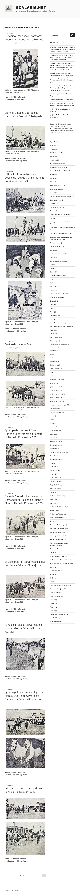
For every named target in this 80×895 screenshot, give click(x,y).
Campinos (53, 203)
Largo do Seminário (56, 412)
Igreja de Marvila (55, 390)
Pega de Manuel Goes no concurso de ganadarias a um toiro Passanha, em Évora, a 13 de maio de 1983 (61, 57)
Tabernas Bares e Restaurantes (59, 585)
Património (53, 456)
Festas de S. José (55, 315)
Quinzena (53, 503)
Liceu (51, 416)
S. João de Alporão (55, 549)
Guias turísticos (54, 368)
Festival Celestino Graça (57, 323)
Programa (53, 492)
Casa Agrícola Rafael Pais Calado (60, 233)
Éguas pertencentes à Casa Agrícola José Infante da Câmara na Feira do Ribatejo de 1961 (23, 434)
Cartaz (52, 218)
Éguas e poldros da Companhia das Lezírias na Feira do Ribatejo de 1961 (24, 565)
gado (51, 354)
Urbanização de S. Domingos (59, 614)
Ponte (52, 463)
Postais (52, 474)
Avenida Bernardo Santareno (59, 167)
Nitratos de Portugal (56, 441)
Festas (52, 312)
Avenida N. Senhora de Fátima (59, 171)
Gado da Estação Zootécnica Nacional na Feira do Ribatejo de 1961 (23, 116)
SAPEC (52, 567)
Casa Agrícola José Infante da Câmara (62, 222)
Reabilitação (54, 510)
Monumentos (54, 430)
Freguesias (53, 350)
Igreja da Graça (54, 383)
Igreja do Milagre (55, 397)
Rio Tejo (52, 521)
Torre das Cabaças (56, 596)
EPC (51, 279)
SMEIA (52, 578)
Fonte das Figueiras (56, 337)
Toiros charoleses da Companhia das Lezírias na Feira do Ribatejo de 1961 (23, 628)
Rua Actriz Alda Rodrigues (58, 528)
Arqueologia (53, 156)
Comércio (53, 250)
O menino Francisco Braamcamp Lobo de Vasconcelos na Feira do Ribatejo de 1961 (23, 39)
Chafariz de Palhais (56, 246)
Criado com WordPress (11, 890)
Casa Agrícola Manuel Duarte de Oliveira (62, 227)
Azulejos (52, 174)
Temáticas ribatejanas (57, 589)
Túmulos (52, 607)
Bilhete (52, 182)
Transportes (53, 603)
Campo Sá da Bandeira (57, 207)
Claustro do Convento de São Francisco (62, 99)
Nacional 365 (54, 438)
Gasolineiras (53, 361)
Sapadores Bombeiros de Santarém (61, 563)
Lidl (51, 419)
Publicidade (53, 499)
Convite (52, 264)
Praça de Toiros (55, 481)
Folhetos (52, 333)
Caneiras (52, 211)
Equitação (53, 283)
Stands (52, 581)
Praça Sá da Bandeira (56, 485)
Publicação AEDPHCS (57, 496)
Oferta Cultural (54, 445)
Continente (53, 257)
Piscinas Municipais (56, 459)
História (52, 376)
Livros (52, 423)
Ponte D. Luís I (54, 467)
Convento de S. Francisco (58, 261)
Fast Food (53, 304)
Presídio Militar (54, 488)
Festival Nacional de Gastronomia (60, 326)
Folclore (52, 330)
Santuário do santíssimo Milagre (60, 560)
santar (52, 552)
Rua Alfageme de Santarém (58, 536)
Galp (51, 358)
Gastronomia (54, 365)
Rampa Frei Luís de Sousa (58, 507)
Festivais (52, 319)
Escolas (52, 290)
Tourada (52, 600)
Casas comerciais (55, 243)
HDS (51, 372)
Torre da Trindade (55, 592)
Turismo (52, 611)
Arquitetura (53, 160)
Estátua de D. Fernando (57, 297)
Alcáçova (53, 145)
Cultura (52, 272)
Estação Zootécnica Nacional (59, 294)
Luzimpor (53, 427)
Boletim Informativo (56, 185)
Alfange (52, 149)
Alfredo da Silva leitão (56, 153)
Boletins (52, 193)
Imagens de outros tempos (58, 405)
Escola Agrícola (55, 286)
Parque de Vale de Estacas (58, 452)
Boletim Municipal (55, 189)
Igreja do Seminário (56, 401)
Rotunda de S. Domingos (57, 525)
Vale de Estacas (55, 618)
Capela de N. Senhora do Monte (60, 214)
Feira (51, 308)
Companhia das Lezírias (57, 254)
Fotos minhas (54, 341)
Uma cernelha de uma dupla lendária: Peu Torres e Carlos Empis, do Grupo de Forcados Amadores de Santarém (62, 88)
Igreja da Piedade (55, 387)
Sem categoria (54, 570)
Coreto (52, 268)
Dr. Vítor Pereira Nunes (57, 275)
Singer (52, 574)
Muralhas (53, 434)
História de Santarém (56, 379)
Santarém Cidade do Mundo (58, 556)
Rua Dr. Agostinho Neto (57, 539)
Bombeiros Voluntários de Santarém (61, 196)
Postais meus (54, 477)
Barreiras (53, 178)
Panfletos (53, 448)
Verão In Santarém (56, 621)
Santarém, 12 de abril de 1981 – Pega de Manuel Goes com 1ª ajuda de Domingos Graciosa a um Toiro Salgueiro (62, 49)
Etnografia (53, 301)
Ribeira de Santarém (56, 517)
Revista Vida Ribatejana (57, 514)
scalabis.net (31, 8)
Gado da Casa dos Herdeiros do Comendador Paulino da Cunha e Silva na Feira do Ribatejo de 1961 (24, 500)
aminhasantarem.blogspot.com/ (16, 99)
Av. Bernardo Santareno (57, 163)
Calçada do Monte (55, 200)
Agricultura (53, 142)
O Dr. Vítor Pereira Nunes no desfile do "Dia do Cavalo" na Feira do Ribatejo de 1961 (24, 178)
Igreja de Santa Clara (56, 394)
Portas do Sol (54, 470)
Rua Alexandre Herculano (58, 532)
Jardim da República (56, 408)
